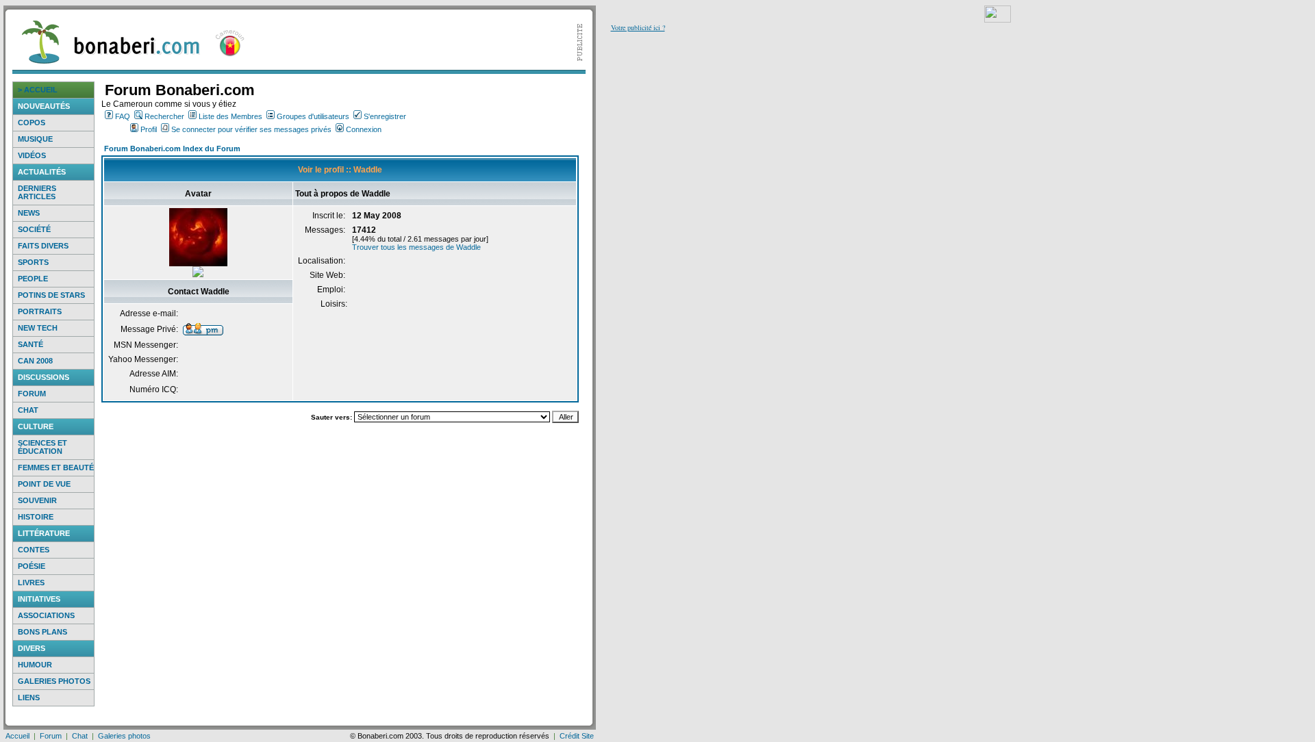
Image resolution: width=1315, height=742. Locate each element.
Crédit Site (577, 736)
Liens (29, 697)
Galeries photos (54, 681)
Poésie (31, 566)
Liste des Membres (230, 116)
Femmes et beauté (56, 467)
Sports (33, 262)
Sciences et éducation (42, 447)
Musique (35, 139)
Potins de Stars (51, 295)
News (29, 213)
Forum (32, 393)
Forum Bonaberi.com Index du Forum (172, 148)
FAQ (122, 116)
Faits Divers (43, 246)
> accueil (38, 90)
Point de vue (44, 484)
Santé (30, 344)
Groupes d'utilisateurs (313, 116)
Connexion (363, 129)
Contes (33, 550)
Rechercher (164, 116)
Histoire (35, 517)
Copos (31, 122)
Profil (148, 129)
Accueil (17, 736)
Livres (31, 582)
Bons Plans (42, 632)
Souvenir (37, 500)
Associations (46, 615)
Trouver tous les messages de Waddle (416, 247)
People (33, 278)
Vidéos (32, 155)
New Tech (38, 328)
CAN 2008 (35, 361)
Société (34, 229)
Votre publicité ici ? (638, 27)
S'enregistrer (385, 116)
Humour (35, 665)
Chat (28, 410)
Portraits (40, 311)
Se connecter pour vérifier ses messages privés (251, 129)
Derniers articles (37, 192)
